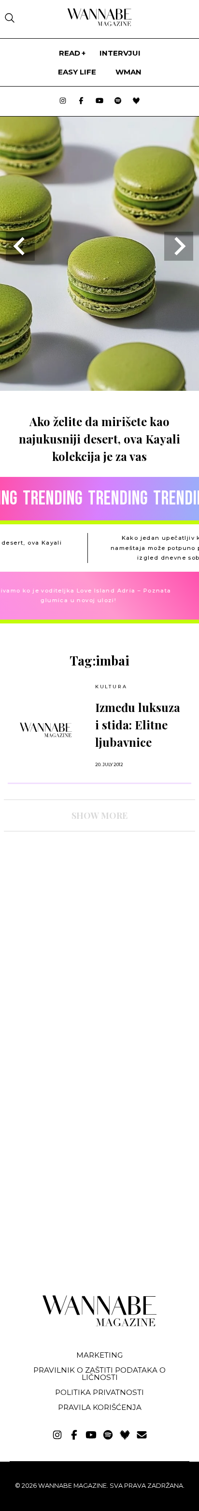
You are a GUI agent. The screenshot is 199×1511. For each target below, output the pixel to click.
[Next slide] (178, 246)
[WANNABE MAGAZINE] (100, 1324)
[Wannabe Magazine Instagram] (62, 101)
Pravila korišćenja (100, 1407)
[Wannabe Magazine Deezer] (136, 101)
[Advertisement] (76, 923)
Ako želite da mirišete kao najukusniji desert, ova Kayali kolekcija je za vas (99, 439)
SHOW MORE (99, 815)
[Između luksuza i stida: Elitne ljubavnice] (46, 730)
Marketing (99, 1355)
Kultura (111, 686)
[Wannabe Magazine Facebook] (81, 101)
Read (69, 53)
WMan (128, 71)
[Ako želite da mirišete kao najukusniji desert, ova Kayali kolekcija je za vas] (99, 387)
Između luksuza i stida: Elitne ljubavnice (137, 724)
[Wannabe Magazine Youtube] (99, 101)
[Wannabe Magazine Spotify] (118, 101)
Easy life (77, 71)
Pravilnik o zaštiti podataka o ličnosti (99, 1373)
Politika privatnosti (99, 1392)
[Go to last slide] (20, 246)
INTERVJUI (120, 53)
